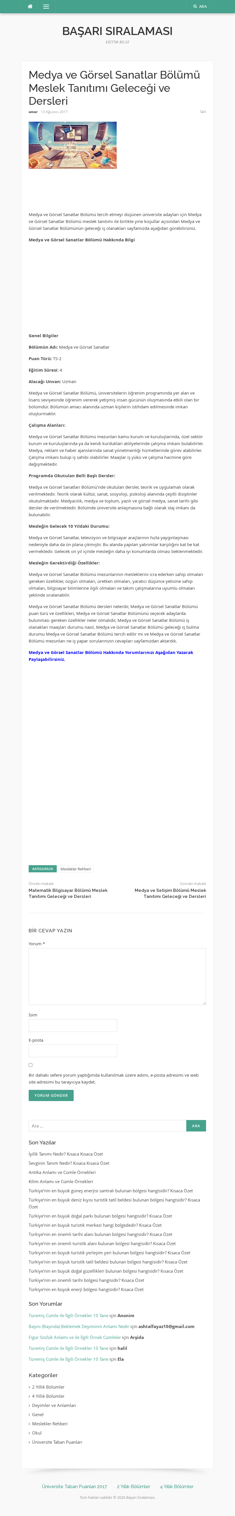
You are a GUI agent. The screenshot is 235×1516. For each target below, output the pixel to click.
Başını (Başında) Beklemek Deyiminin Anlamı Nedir (79, 1326)
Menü (44, 6)
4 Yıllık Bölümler (48, 1396)
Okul (37, 1433)
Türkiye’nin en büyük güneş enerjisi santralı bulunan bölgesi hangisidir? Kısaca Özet (111, 1190)
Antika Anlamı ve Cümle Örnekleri (62, 1172)
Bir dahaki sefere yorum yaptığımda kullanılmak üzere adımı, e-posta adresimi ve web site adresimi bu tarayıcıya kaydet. (114, 1078)
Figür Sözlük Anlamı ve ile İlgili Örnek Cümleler (75, 1337)
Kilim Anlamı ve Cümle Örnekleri (61, 1181)
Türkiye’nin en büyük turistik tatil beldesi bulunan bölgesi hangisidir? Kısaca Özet (108, 1262)
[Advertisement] (117, 192)
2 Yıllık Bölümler (48, 1387)
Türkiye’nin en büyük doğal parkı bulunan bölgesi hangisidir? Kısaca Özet (100, 1216)
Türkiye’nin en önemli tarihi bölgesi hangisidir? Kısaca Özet (86, 1280)
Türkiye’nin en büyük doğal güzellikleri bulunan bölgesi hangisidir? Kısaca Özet (106, 1271)
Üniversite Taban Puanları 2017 (74, 1486)
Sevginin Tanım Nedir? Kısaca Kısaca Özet (69, 1163)
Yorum (37, 943)
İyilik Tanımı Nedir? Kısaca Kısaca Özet (66, 1154)
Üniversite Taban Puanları (57, 1442)
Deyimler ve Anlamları (54, 1405)
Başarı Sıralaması (117, 31)
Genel (38, 1414)
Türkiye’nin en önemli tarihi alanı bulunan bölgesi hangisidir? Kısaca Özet (100, 1234)
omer (33, 111)
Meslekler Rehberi (75, 868)
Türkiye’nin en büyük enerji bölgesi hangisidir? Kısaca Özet (86, 1289)
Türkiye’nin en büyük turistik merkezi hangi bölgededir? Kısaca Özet (95, 1225)
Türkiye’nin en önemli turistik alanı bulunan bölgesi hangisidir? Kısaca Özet (102, 1243)
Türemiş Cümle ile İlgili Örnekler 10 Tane (68, 1315)
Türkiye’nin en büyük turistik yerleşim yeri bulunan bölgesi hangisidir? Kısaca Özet (109, 1252)
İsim (33, 1015)
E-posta (36, 1040)
